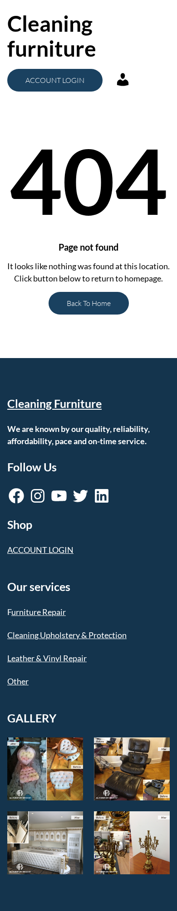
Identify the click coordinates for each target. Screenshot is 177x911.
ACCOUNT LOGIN (54, 80)
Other (18, 681)
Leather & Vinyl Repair (47, 658)
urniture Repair (38, 612)
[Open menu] (135, 36)
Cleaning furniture (51, 35)
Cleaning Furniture (54, 403)
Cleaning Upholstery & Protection (67, 635)
